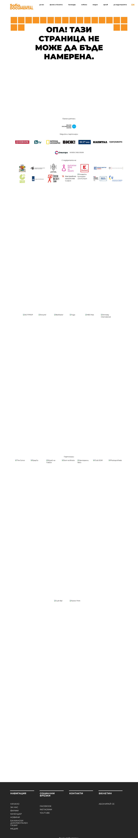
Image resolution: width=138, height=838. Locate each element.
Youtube (45, 813)
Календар (72, 5)
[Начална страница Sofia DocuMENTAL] (21, 6)
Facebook (45, 806)
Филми (14, 810)
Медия (95, 5)
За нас (41, 5)
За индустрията (120, 5)
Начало (14, 804)
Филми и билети (56, 5)
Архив (105, 5)
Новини (84, 5)
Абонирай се (107, 804)
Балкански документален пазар (19, 822)
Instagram (46, 809)
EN (132, 4)
